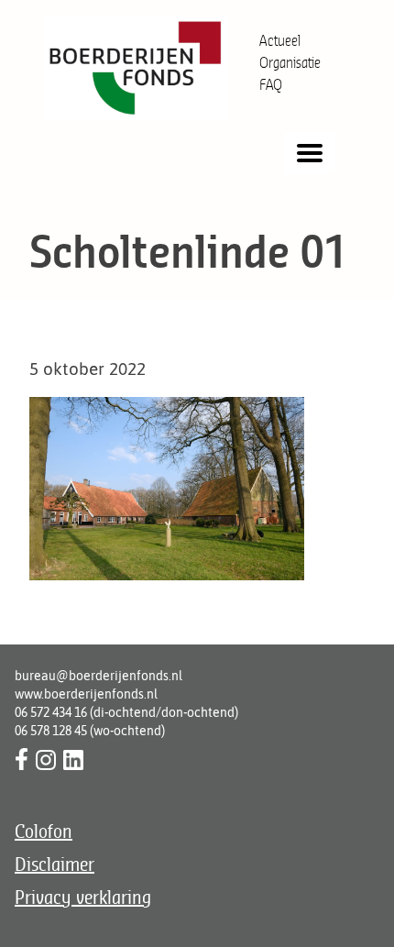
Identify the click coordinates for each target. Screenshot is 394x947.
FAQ (270, 84)
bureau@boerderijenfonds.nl (98, 675)
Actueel (280, 40)
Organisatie (290, 62)
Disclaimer (54, 864)
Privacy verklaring (83, 897)
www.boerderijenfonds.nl (86, 694)
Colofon (43, 831)
